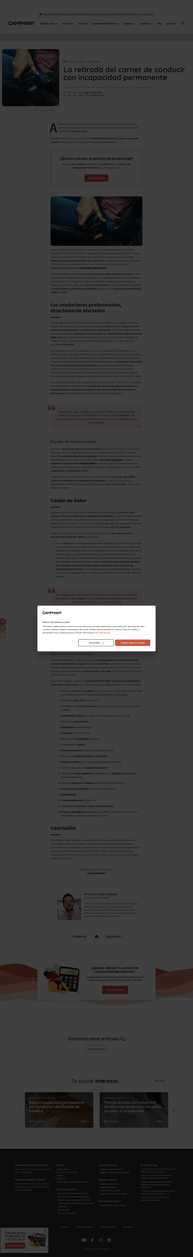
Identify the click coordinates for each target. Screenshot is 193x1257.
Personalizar (94, 643)
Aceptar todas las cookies (133, 643)
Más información (102, 632)
